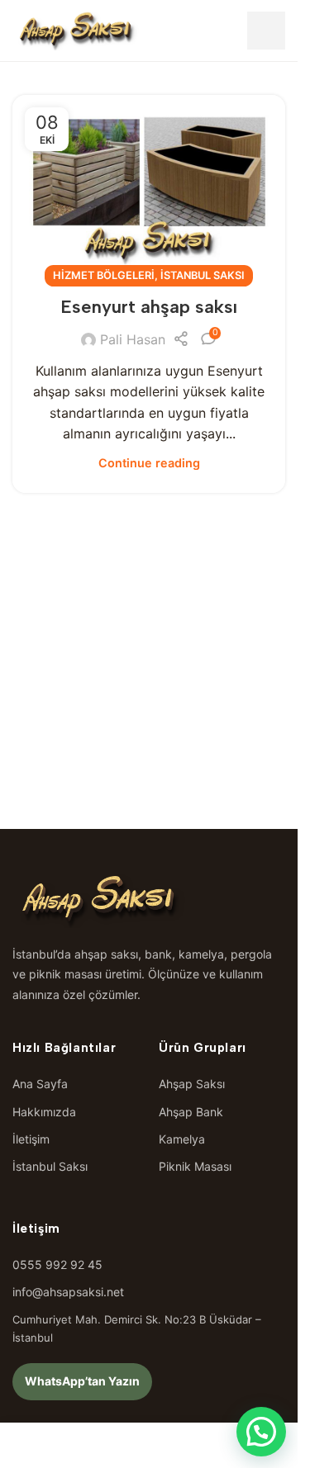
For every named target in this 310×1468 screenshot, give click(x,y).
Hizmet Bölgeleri (104, 275)
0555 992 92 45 (57, 1264)
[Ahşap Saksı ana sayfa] (76, 30)
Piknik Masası (195, 1166)
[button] (261, 1431)
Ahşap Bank (191, 1112)
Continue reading (149, 463)
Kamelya (182, 1139)
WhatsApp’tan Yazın (82, 1381)
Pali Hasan (132, 339)
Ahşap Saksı (192, 1084)
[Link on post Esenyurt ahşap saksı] (148, 186)
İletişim (31, 1139)
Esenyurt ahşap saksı (148, 307)
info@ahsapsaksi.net (68, 1292)
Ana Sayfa (40, 1084)
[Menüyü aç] (266, 31)
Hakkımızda (44, 1112)
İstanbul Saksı (202, 275)
